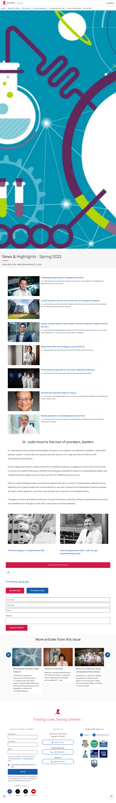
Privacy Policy (16, 758)
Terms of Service (28, 758)
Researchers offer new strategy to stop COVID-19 (62, 346)
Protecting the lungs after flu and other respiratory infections (68, 370)
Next (107, 672)
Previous (8, 672)
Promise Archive (37, 590)
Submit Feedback (17, 628)
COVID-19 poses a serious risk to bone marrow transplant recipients (70, 300)
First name (11, 734)
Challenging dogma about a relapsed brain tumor (62, 277)
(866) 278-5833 (59, 762)
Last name (11, 741)
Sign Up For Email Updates (22, 729)
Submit (22, 772)
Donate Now (15, 590)
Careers (86, 735)
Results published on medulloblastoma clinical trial (63, 416)
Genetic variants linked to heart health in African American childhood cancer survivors (74, 325)
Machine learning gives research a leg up (58, 393)
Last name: (10, 605)
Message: (9, 616)
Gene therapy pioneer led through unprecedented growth (79, 552)
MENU (111, 3)
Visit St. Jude (59, 742)
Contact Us (58, 729)
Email (10, 749)
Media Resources (103, 735)
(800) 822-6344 (59, 752)
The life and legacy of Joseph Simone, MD (26, 550)
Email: (9, 610)
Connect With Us (21, 786)
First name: (10, 600)
